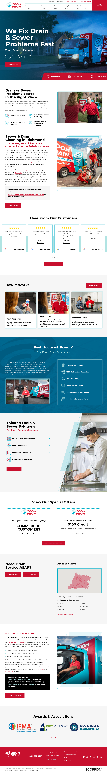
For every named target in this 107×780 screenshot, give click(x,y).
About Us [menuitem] (79, 7)
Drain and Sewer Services (71, 752)
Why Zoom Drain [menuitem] (68, 7)
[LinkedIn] (101, 757)
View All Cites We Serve (65, 614)
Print (34, 534)
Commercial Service (70, 754)
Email (28, 534)
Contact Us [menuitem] (87, 7)
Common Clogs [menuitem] (57, 7)
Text (23, 534)
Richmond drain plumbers (16, 642)
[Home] (14, 5)
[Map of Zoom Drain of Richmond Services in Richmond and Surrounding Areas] (79, 580)
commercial (9, 671)
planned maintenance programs (19, 679)
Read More (14, 236)
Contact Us (67, 760)
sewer (32, 684)
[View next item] (57, 257)
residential (40, 669)
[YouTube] (90, 757)
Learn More (14, 469)
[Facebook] (84, 757)
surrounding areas (30, 162)
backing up (25, 170)
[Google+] (94, 757)
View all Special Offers (53, 543)
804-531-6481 (86, 2)
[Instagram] (97, 757)
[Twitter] (87, 757)
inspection (18, 172)
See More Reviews (53, 264)
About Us (66, 757)
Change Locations (70, 1)
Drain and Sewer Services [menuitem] (29, 7)
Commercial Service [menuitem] (44, 7)
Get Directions (51, 759)
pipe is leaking (35, 170)
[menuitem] (8, 771)
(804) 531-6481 (13, 574)
